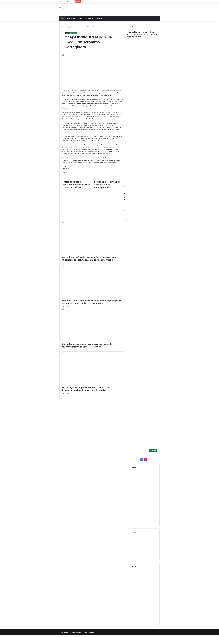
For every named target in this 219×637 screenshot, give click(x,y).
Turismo (80, 18)
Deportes (99, 18)
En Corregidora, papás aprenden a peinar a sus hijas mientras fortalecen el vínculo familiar (142, 34)
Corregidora (73, 33)
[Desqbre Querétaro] (65, 8)
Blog (62, 18)
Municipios (71, 18)
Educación (89, 18)
